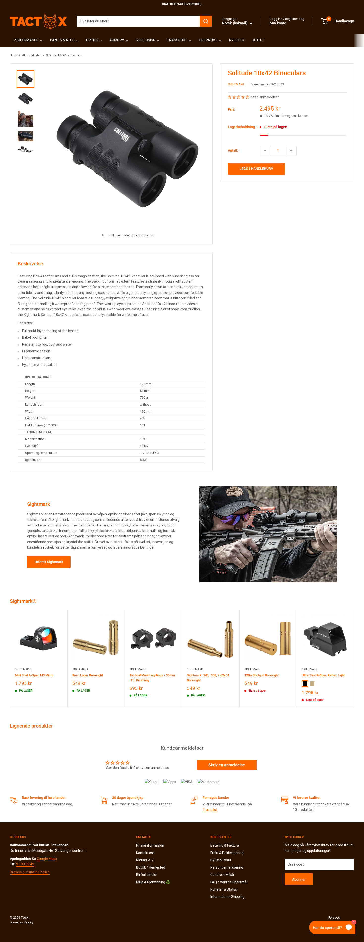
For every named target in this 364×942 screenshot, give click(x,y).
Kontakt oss (145, 853)
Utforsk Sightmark (49, 562)
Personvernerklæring (226, 867)
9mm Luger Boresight (87, 675)
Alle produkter (31, 55)
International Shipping (227, 897)
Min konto (278, 23)
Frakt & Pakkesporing (226, 853)
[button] (239, 97)
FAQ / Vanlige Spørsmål (228, 882)
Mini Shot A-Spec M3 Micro (34, 675)
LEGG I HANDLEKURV (256, 169)
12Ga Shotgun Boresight (261, 675)
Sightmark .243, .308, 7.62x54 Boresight (208, 677)
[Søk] (206, 21)
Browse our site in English (30, 872)
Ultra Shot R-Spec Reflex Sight (323, 675)
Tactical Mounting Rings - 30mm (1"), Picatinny (152, 677)
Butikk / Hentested (150, 867)
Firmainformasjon (150, 845)
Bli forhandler (146, 875)
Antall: (233, 150)
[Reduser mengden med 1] (265, 150)
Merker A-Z (145, 860)
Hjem (13, 55)
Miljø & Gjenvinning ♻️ (153, 882)
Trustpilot (210, 810)
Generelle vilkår (222, 875)
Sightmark (236, 84)
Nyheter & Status (223, 889)
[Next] (354, 658)
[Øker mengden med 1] (291, 150)
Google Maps (47, 859)
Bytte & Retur (220, 860)
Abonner (299, 879)
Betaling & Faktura (224, 845)
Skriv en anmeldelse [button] (226, 765)
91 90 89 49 (25, 864)
